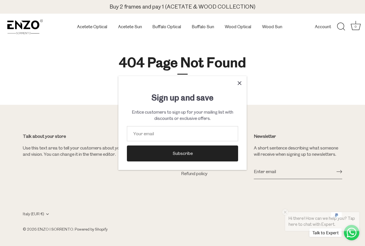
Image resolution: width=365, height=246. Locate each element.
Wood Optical (238, 26)
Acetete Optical (92, 26)
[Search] (341, 26)
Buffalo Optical (167, 26)
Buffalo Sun (203, 26)
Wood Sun (272, 26)
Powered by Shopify (91, 229)
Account (323, 26)
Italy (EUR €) (33, 214)
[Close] (239, 83)
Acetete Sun (130, 26)
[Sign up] (339, 172)
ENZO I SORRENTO (55, 229)
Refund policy (194, 173)
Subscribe (183, 153)
